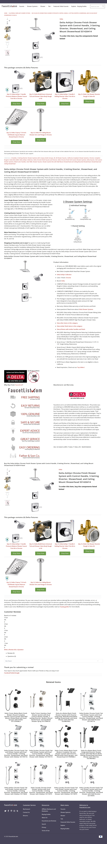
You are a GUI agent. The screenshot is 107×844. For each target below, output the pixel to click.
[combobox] (97, 6)
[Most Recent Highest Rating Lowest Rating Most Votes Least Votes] (53, 661)
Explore (73, 6)
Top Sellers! (81, 367)
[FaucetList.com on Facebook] (8, 811)
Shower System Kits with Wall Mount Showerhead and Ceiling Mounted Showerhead (67, 162)
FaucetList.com (13, 836)
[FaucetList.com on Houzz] (17, 811)
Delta (61, 19)
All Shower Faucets (61, 158)
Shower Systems (32, 6)
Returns (25, 815)
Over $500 (29, 162)
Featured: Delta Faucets (60, 6)
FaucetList (18, 385)
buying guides (64, 607)
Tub (49, 6)
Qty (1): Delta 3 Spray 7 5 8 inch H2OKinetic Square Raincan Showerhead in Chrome (16, 135)
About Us (44, 817)
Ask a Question (18, 650)
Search (44, 824)
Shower (43, 6)
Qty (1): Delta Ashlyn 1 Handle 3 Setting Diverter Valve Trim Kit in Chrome (65, 96)
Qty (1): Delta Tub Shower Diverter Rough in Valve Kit (89, 95)
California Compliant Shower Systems (78, 158)
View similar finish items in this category (69, 326)
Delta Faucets (91, 160)
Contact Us (26, 812)
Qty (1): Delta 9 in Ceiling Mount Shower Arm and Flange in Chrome (41, 134)
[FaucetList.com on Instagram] (14, 811)
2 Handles (14, 158)
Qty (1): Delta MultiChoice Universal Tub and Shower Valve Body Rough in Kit (40, 96)
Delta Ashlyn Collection (26, 160)
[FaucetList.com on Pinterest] (11, 811)
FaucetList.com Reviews (49, 821)
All (54, 158)
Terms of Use (46, 830)
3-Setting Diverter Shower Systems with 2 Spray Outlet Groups (35, 158)
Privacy (44, 827)
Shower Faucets (37, 162)
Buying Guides (82, 6)
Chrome (91, 158)
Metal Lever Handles (20, 162)
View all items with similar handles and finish (71, 329)
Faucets (21, 6)
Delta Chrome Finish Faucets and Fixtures (45, 160)
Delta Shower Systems (86, 309)
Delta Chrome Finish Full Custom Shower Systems (72, 160)
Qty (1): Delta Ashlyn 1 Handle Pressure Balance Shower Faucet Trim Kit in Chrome (16, 96)
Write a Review (9, 650)
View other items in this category (67, 323)
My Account (26, 809)
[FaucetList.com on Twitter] (5, 811)
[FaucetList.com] (9, 6)
